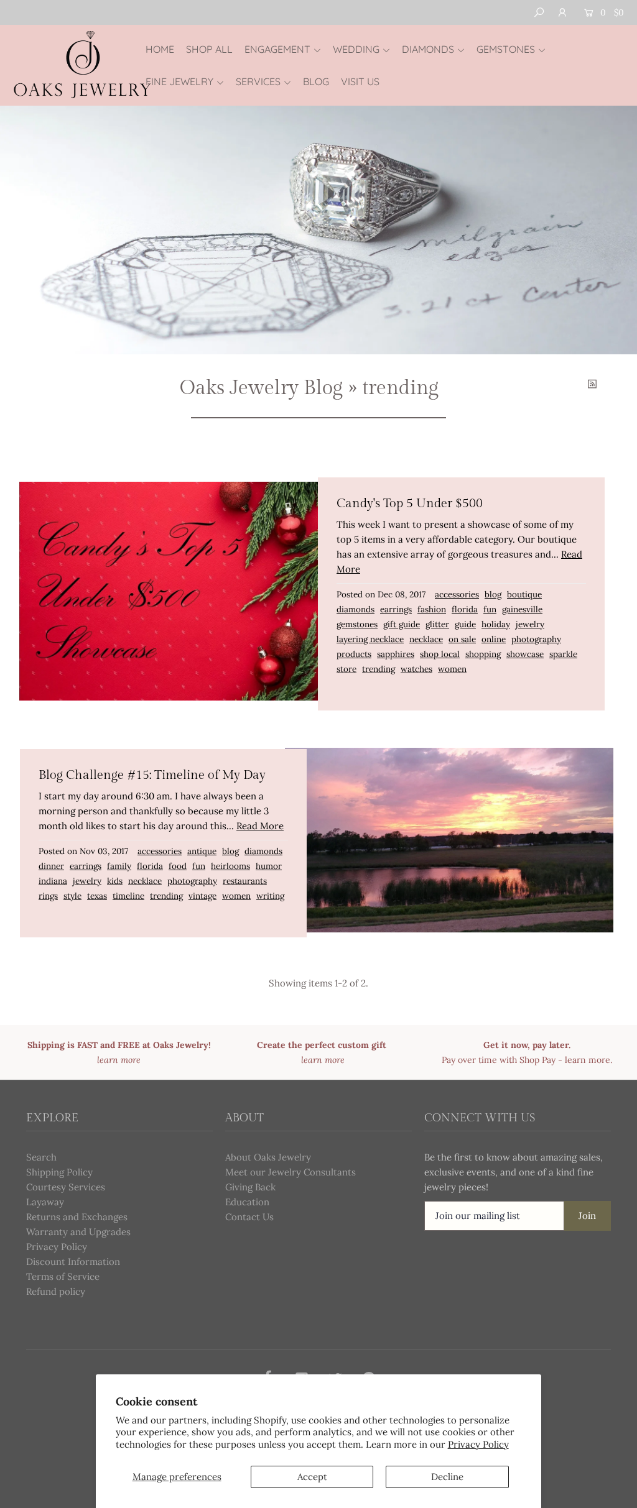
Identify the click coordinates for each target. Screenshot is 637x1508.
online (493, 639)
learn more (587, 1059)
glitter (437, 624)
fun (489, 609)
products (354, 654)
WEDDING (356, 49)
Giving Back (250, 1187)
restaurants (245, 880)
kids (115, 880)
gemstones (357, 624)
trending (378, 668)
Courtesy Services (65, 1187)
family (119, 865)
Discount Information (73, 1261)
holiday (495, 624)
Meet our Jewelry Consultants (290, 1172)
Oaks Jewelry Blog (261, 388)
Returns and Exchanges (77, 1217)
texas (97, 895)
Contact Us (249, 1217)
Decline (447, 1477)
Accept (312, 1477)
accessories (457, 594)
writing (270, 895)
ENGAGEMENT (277, 49)
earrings (396, 609)
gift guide (401, 624)
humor (269, 865)
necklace (426, 639)
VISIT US (360, 81)
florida (465, 609)
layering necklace (370, 639)
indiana (53, 880)
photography (536, 639)
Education (247, 1202)
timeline (128, 895)
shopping (483, 654)
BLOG (316, 81)
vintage (202, 895)
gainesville (522, 609)
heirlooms (230, 865)
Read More (260, 826)
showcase (525, 654)
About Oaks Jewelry (268, 1157)
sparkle (563, 654)
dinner (51, 865)
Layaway (45, 1202)
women (452, 668)
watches (416, 668)
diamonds (355, 609)
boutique (524, 594)
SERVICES (258, 81)
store (346, 668)
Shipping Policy (59, 1172)
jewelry (530, 624)
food (178, 865)
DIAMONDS (428, 49)
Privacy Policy (478, 1444)
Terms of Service (63, 1276)
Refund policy (55, 1291)
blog (493, 594)
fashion (431, 609)
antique (201, 851)
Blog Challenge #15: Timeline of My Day (152, 775)
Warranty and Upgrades (78, 1232)
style (72, 895)
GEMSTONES (506, 49)
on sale (462, 639)
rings (48, 895)
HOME (160, 49)
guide (465, 624)
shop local (440, 654)
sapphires (395, 654)
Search (41, 1157)
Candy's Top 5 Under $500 (410, 503)
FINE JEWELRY (179, 81)
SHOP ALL (209, 49)
